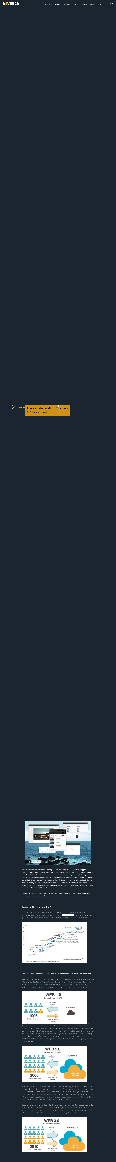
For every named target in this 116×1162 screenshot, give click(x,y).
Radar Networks (68, 915)
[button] (111, 4)
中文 (100, 4)
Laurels (84, 4)
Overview (48, 4)
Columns (67, 4)
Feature (58, 4)
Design (92, 4)
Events (76, 4)
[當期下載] (106, 4)
